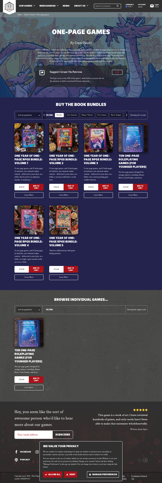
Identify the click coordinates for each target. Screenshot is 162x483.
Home (20, 14)
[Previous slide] (44, 115)
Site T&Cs (124, 477)
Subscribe (62, 434)
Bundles (59, 115)
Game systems (29, 14)
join (117, 72)
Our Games (25, 6)
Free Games (102, 115)
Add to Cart (36, 187)
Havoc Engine (116, 115)
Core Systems (72, 115)
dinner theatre (87, 115)
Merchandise (47, 6)
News (66, 6)
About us (79, 6)
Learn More (28, 195)
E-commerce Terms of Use (139, 477)
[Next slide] (127, 115)
